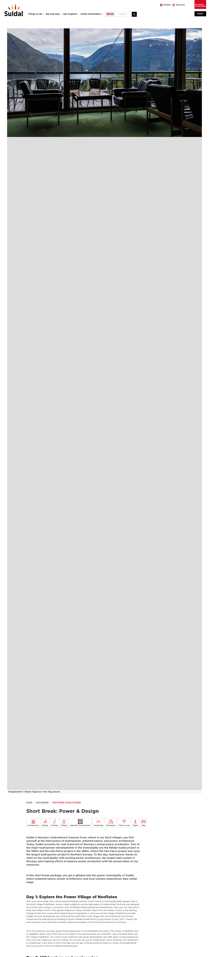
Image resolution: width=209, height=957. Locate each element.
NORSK (167, 5)
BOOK (110, 14)
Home (29, 802)
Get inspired (42, 802)
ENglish (180, 5)
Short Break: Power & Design (66, 802)
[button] (36, 14)
